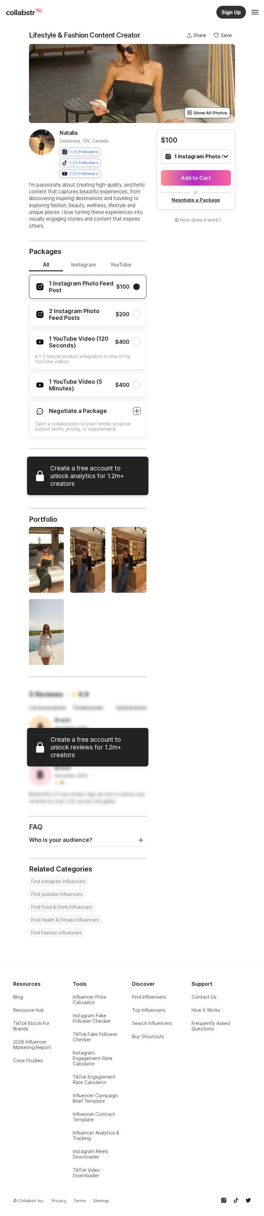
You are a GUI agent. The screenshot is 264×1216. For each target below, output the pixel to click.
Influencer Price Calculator (89, 999)
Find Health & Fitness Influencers (65, 920)
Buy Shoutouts (148, 1036)
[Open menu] (255, 12)
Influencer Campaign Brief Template (95, 1098)
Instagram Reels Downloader (90, 1154)
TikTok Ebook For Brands (31, 1025)
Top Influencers (148, 1010)
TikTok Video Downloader (86, 1172)
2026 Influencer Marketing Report (32, 1044)
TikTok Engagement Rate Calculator (94, 1079)
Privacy (59, 1200)
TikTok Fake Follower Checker (95, 1036)
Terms (79, 1200)
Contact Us (204, 997)
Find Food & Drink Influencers (61, 907)
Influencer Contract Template (94, 1116)
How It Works (206, 1010)
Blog (18, 997)
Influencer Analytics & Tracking (96, 1135)
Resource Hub (28, 1010)
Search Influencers (152, 1023)
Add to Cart (196, 178)
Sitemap (101, 1200)
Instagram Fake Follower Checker (92, 1018)
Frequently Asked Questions (211, 1025)
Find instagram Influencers (58, 881)
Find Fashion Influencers (56, 932)
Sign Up (231, 12)
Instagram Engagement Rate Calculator (92, 1058)
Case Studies (28, 1060)
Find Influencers (149, 997)
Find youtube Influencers (57, 894)
